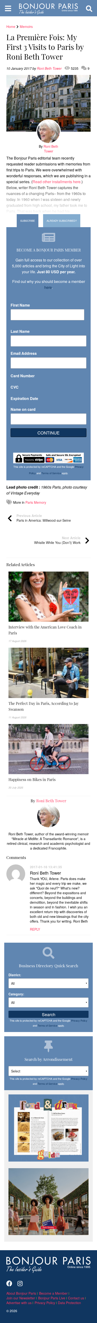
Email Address (24, 353)
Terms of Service (51, 473)
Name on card (23, 409)
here (48, 287)
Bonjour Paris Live (51, 1298)
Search (48, 1014)
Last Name (20, 331)
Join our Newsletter (20, 1298)
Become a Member (53, 1293)
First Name (20, 305)
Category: (16, 994)
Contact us (76, 1298)
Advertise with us (19, 1302)
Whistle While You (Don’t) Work (57, 540)
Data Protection (69, 1302)
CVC (15, 387)
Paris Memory (35, 502)
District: (14, 974)
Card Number (23, 375)
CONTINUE (48, 432)
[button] (48, 630)
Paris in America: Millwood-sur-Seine (43, 518)
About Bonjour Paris (21, 1293)
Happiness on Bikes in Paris (32, 779)
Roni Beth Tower (50, 68)
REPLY (35, 929)
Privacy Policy (79, 1020)
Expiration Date (24, 398)
